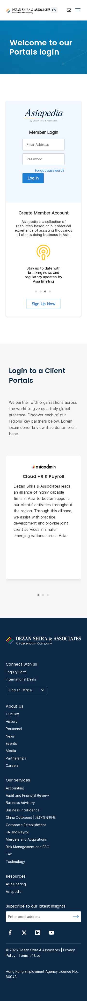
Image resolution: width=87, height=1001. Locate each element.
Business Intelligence (23, 810)
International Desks (21, 679)
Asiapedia (14, 892)
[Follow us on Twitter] (24, 932)
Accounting (15, 788)
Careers (12, 765)
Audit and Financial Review (27, 795)
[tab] (36, 291)
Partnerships (16, 758)
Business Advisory (20, 803)
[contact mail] (69, 10)
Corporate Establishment (26, 825)
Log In (33, 178)
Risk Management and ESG (27, 847)
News (10, 736)
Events (11, 743)
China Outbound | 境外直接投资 (31, 817)
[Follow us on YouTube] (51, 932)
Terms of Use (29, 956)
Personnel (14, 729)
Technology (15, 862)
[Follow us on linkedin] (38, 932)
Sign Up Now (43, 304)
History (11, 722)
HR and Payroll (17, 832)
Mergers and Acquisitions (26, 839)
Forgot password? (50, 170)
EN (54, 10)
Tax (9, 854)
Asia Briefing (16, 884)
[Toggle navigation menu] (79, 10)
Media (11, 751)
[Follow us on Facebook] (10, 932)
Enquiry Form (16, 672)
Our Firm (12, 714)
